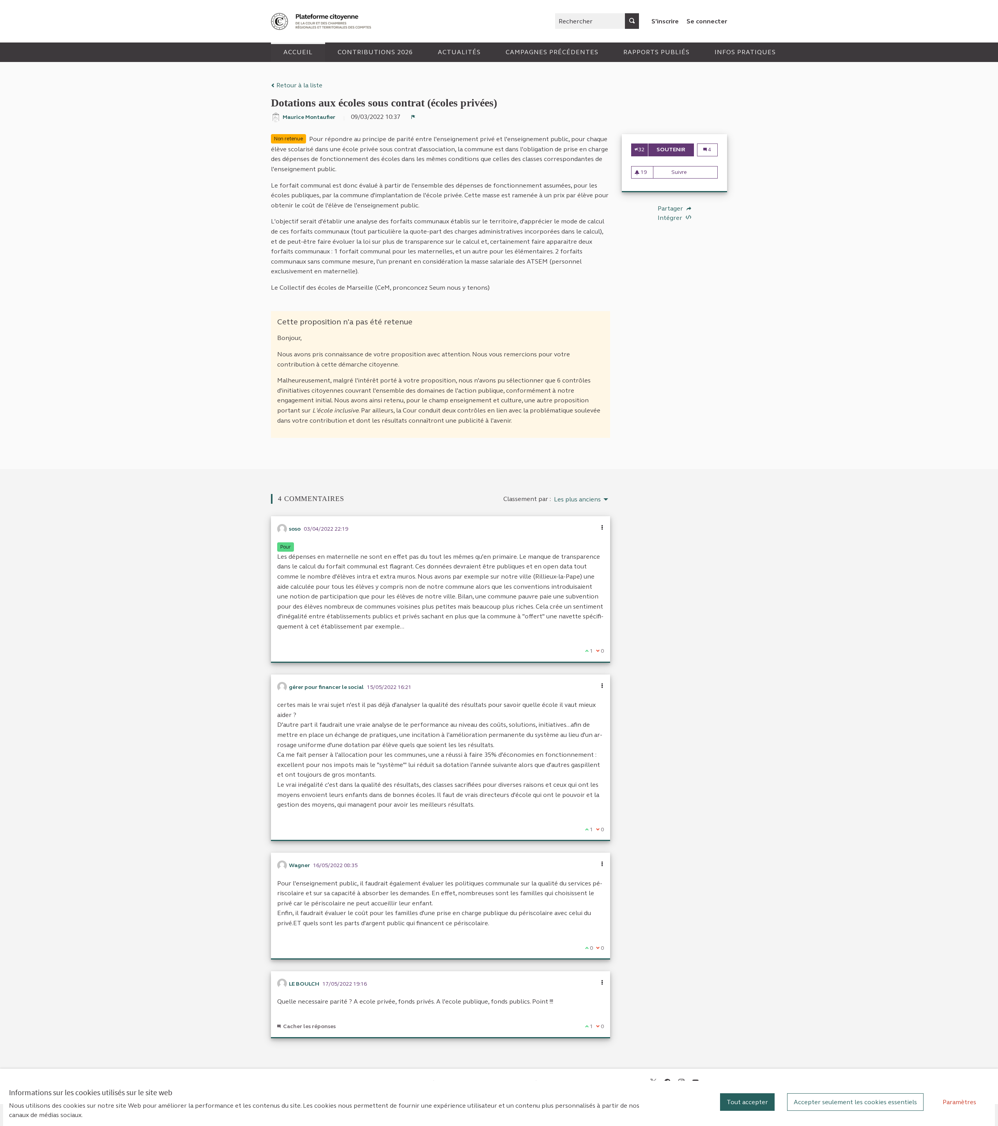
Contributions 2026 (375, 52)
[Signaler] (413, 117)
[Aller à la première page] (322, 21)
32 (641, 149)
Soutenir (675, 149)
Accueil (298, 52)
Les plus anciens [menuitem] (577, 499)
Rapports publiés (656, 52)
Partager (671, 208)
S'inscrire (665, 21)
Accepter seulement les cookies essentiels (855, 1102)
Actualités (459, 52)
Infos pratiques (745, 52)
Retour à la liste (298, 85)
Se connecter (707, 21)
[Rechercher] (632, 21)
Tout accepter (747, 1102)
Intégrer (671, 217)
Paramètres (959, 1102)
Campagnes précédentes (552, 52)
